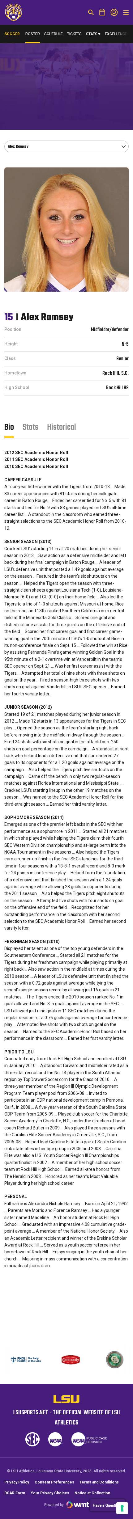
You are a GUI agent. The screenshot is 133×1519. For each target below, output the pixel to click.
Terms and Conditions (99, 1482)
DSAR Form (14, 1493)
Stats (91, 34)
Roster (32, 34)
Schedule (53, 34)
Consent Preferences (54, 1482)
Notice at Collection (92, 1493)
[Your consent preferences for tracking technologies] (122, 1508)
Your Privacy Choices (50, 1493)
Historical (61, 427)
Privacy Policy (16, 1482)
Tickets (74, 34)
